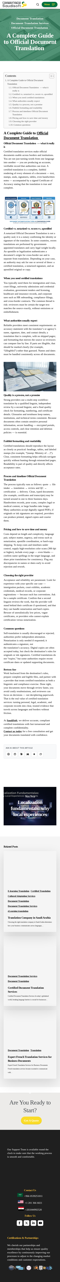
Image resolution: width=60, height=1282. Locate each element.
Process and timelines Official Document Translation (30, 113)
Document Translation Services (30, 23)
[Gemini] (34, 754)
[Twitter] (26, 1223)
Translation (35, 1050)
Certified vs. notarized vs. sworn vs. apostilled (32, 94)
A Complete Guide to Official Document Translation (25, 82)
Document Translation (29, 18)
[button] (49, 4)
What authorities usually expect (26, 101)
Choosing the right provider (24, 121)
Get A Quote (31, 1120)
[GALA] (11, 1269)
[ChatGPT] (8, 754)
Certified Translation (41, 891)
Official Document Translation (30, 27)
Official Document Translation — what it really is (30, 89)
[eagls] (48, 1269)
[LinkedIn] (33, 1223)
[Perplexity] (15, 754)
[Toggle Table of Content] (50, 76)
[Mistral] (28, 754)
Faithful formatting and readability (27, 108)
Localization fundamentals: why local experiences (30, 806)
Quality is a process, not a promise (27, 104)
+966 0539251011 (33, 1196)
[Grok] (40, 754)
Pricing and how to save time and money (30, 118)
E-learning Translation (18, 891)
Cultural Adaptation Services (21, 896)
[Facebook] (19, 1223)
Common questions (22, 125)
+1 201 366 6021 (33, 1202)
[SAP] (20, 1269)
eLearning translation (18, 911)
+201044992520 (33, 1209)
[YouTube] (40, 1223)
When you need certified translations (28, 97)
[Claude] (21, 754)
